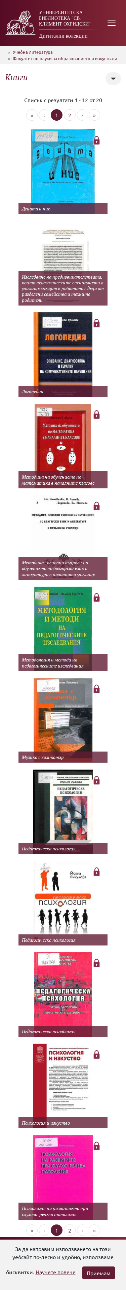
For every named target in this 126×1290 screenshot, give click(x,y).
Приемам (99, 1272)
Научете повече (56, 1271)
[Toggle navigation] (111, 23)
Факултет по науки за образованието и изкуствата (65, 58)
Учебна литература (33, 52)
